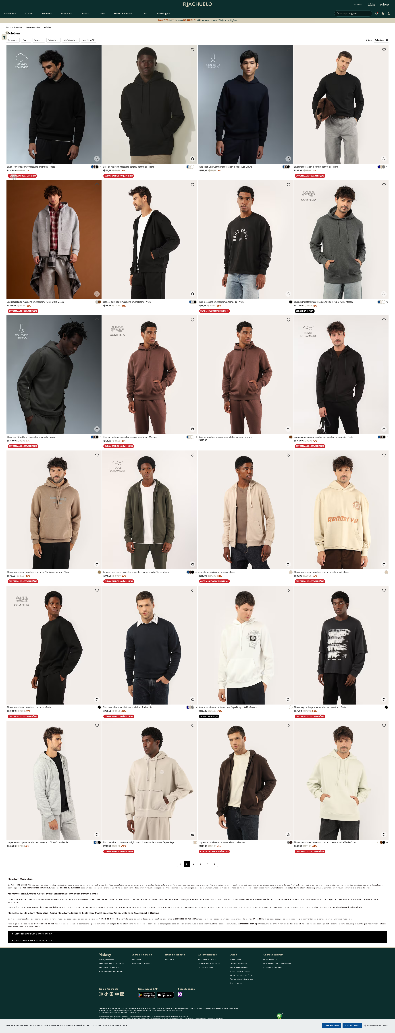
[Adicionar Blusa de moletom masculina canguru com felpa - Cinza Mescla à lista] (384, 185)
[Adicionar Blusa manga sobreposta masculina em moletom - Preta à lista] (384, 590)
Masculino (18, 27)
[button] (376, 1025)
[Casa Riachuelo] (371, 4)
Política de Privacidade (115, 1025)
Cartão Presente (270, 959)
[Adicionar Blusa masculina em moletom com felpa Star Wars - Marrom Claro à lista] (97, 455)
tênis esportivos (314, 887)
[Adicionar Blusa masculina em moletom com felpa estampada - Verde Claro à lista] (384, 725)
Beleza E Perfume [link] (123, 13)
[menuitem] (10, 13)
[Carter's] (358, 4)
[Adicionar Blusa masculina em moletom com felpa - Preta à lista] (97, 590)
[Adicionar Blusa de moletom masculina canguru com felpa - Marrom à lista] (193, 320)
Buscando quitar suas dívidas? (111, 971)
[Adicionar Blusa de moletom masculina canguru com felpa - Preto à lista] (193, 50)
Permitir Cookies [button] (332, 1025)
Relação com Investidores (142, 963)
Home (8, 27)
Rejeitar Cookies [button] (352, 1025)
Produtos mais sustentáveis (209, 963)
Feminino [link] (47, 13)
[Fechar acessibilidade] (6, 32)
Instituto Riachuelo (205, 967)
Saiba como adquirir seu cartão (111, 963)
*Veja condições (227, 20)
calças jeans (194, 887)
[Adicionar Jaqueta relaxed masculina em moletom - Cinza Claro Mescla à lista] (97, 185)
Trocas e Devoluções (238, 963)
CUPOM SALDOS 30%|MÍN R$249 (119, 176)
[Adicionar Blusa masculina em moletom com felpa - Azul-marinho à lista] (193, 590)
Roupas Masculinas (33, 27)
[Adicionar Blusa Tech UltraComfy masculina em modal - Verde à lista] (97, 320)
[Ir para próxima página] (215, 864)
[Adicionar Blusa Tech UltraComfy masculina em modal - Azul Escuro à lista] (288, 50)
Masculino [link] (66, 13)
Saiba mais (169, 959)
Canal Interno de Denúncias (241, 975)
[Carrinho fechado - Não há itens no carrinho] (389, 13)
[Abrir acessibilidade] (4, 37)
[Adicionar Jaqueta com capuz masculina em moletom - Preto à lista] (193, 185)
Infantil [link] (85, 13)
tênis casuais (210, 899)
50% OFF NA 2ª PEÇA (304, 311)
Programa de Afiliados (272, 967)
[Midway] (384, 4)
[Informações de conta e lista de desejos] (383, 13)
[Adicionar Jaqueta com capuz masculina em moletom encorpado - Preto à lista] (384, 320)
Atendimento (235, 959)
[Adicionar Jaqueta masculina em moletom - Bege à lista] (288, 455)
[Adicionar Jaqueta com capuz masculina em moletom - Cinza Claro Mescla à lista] (97, 725)
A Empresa (136, 959)
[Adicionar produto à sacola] (97, 158)
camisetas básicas (151, 907)
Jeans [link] (101, 13)
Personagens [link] (163, 13)
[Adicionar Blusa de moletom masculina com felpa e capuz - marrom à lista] (288, 320)
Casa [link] (144, 13)
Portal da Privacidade (239, 967)
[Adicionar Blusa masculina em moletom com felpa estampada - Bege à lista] (384, 455)
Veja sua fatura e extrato (109, 967)
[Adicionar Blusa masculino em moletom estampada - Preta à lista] (288, 185)
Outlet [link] (29, 13)
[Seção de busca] (353, 13)
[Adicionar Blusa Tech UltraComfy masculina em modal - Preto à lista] (97, 50)
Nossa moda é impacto (207, 959)
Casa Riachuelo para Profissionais (277, 963)
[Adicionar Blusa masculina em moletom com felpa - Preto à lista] (384, 50)
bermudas (133, 887)
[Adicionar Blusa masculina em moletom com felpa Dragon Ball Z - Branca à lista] (288, 590)
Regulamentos (236, 983)
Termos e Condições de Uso (241, 979)
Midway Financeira (106, 959)
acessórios (299, 907)
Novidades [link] (10, 13)
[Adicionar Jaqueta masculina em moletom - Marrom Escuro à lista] (288, 725)
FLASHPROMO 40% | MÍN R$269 (22, 176)
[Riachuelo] (197, 5)
